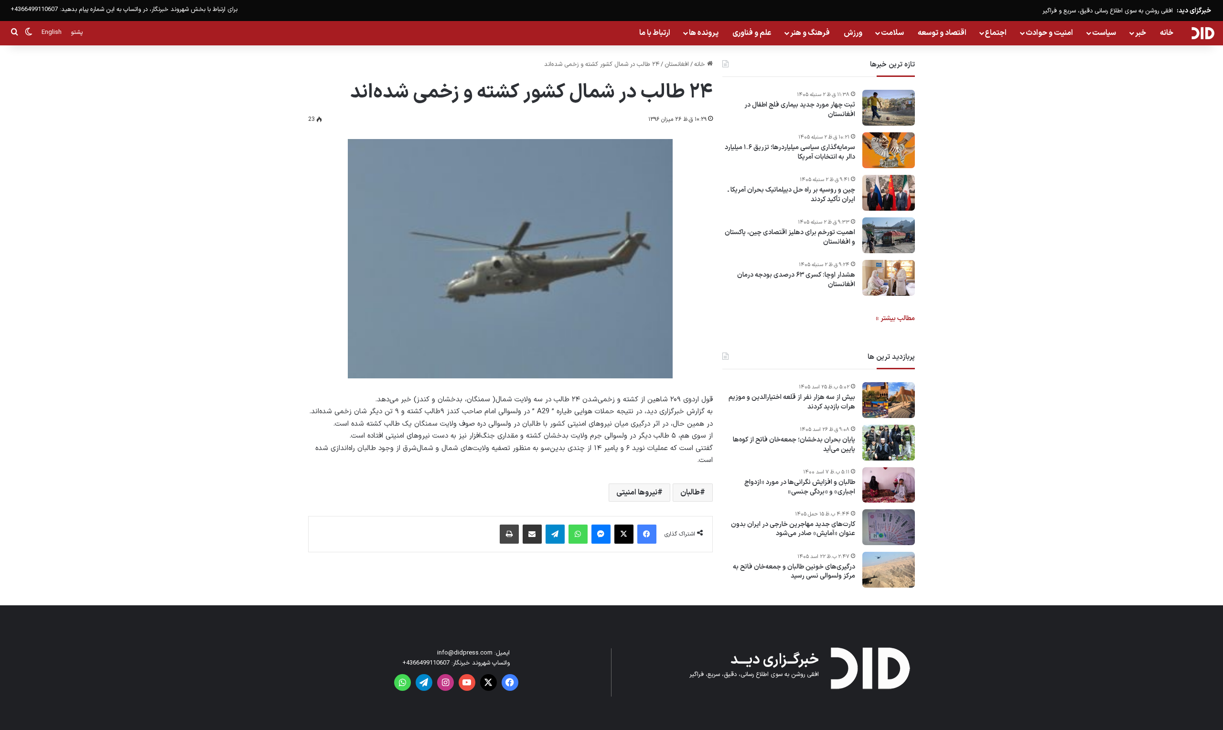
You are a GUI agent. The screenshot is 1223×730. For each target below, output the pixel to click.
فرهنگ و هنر (810, 33)
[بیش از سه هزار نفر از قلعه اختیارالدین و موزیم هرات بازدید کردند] (888, 400)
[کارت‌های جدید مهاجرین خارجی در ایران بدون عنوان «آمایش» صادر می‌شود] (888, 527)
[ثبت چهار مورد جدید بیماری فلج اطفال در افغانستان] (888, 108)
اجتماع (996, 33)
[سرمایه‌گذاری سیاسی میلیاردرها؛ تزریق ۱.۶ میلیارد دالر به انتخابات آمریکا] (888, 150)
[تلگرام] (555, 534)
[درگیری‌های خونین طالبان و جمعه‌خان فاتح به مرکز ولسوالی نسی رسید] (888, 570)
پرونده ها (704, 33)
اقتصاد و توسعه (942, 33)
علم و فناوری (752, 33)
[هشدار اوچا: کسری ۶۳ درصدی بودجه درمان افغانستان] (888, 278)
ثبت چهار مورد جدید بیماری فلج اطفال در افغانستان (799, 109)
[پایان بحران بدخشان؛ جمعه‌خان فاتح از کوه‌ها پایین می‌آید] (888, 443)
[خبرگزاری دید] (1203, 33)
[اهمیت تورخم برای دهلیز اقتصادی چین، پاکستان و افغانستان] (888, 235)
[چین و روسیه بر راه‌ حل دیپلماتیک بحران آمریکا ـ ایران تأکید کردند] (888, 193)
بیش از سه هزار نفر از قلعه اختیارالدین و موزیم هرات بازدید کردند (792, 402)
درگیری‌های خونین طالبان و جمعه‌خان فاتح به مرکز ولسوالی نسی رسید (794, 571)
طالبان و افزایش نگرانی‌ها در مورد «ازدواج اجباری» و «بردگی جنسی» (799, 487)
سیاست (1104, 33)
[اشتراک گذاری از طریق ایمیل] (532, 534)
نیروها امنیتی (636, 492)
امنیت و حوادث (1049, 33)
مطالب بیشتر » (895, 318)
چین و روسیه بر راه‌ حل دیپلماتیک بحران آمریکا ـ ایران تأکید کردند (791, 194)
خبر (1140, 33)
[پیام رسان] (601, 534)
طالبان (690, 492)
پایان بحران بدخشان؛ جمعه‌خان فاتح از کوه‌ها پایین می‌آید (794, 444)
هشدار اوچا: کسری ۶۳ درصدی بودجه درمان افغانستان (796, 279)
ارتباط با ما (654, 33)
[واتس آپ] (578, 534)
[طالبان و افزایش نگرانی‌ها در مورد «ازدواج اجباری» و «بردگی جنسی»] (888, 485)
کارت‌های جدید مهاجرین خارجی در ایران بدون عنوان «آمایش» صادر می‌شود (793, 529)
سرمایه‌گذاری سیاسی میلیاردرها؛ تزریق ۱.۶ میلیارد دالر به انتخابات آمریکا (790, 152)
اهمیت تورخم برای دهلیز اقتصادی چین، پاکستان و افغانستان (790, 237)
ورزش (853, 33)
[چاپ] (509, 534)
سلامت (892, 33)
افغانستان (677, 64)
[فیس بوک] (646, 534)
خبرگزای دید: (1194, 11)
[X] (623, 534)
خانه (1166, 33)
